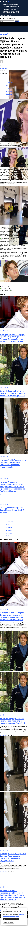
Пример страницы (9, 9)
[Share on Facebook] (15, 515)
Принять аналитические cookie (11, 919)
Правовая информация (11, 8)
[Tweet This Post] (15, 517)
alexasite (3, 68)
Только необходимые (8, 922)
